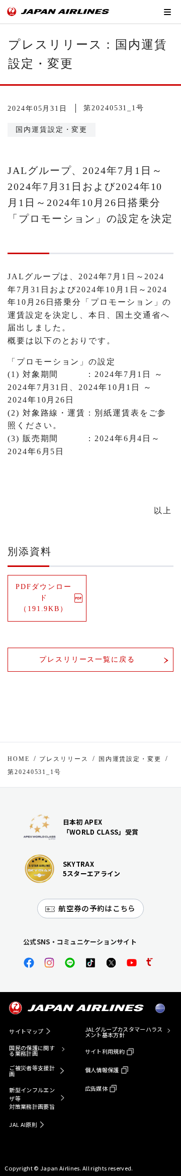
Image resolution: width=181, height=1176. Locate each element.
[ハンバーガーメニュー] (167, 12)
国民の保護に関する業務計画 (32, 1050)
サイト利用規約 (105, 1051)
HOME (19, 758)
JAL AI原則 (23, 1124)
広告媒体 (96, 1088)
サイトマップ (26, 1031)
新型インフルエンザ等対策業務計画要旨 (32, 1098)
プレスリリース (63, 758)
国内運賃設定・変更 (130, 758)
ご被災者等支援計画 (32, 1070)
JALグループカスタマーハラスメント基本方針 (124, 1032)
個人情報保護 (102, 1070)
